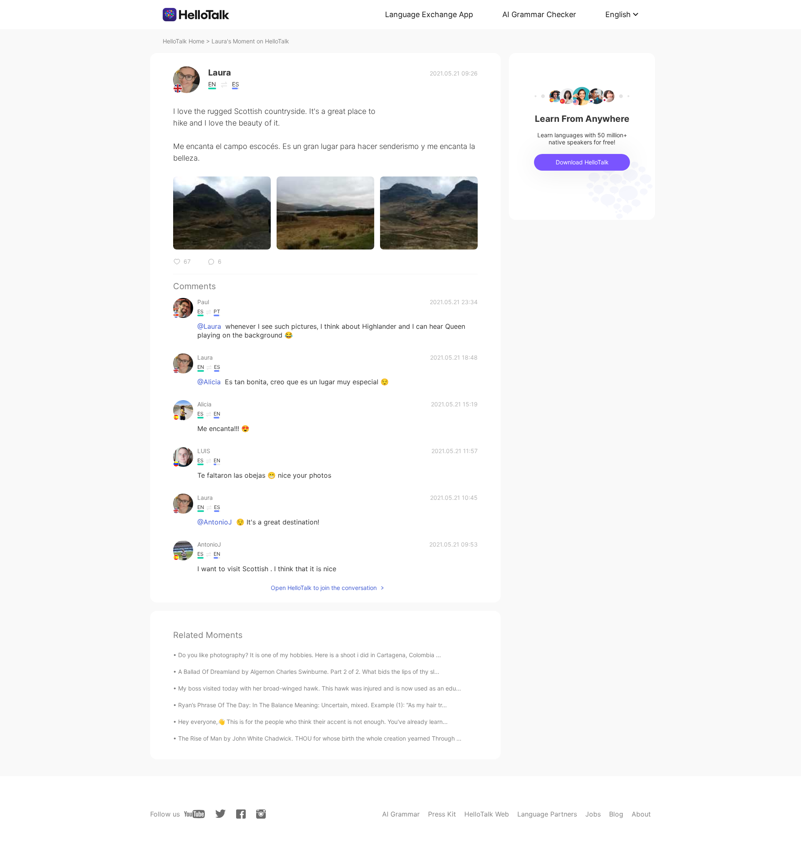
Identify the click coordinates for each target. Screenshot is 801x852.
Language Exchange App (429, 14)
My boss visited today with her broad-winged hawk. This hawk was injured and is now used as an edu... (319, 688)
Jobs (593, 814)
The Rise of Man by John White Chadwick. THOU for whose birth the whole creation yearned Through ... (319, 738)
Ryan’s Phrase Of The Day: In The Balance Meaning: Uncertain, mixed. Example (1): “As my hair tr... (312, 704)
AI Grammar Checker (539, 14)
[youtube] (194, 814)
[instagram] (261, 814)
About (641, 814)
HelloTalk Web (486, 814)
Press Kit (442, 814)
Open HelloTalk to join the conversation (324, 587)
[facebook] (241, 814)
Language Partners (547, 814)
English (618, 14)
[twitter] (220, 813)
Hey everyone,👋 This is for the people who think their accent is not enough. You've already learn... (313, 721)
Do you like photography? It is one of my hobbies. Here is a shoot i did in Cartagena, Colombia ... (309, 654)
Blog (616, 814)
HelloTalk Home (183, 41)
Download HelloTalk (582, 162)
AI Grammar (401, 814)
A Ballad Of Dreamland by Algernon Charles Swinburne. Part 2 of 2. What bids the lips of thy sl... (308, 671)
